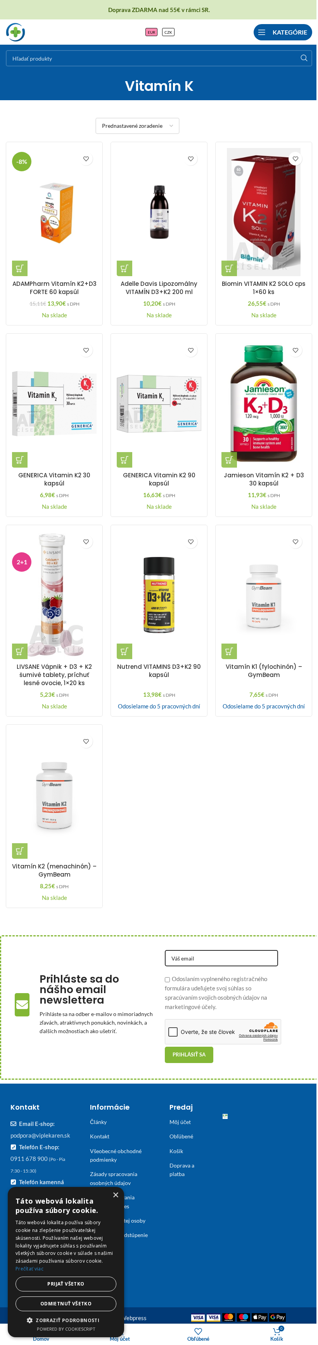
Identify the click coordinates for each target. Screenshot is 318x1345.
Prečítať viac (29, 1268)
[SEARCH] (304, 58)
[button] (20, 268)
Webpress (134, 1317)
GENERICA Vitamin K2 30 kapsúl (54, 479)
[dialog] (66, 1262)
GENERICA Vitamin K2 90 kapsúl (159, 479)
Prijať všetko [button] (65, 1284)
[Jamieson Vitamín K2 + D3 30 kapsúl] (263, 403)
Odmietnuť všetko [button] (66, 1303)
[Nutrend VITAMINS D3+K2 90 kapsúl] (159, 595)
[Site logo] (15, 31)
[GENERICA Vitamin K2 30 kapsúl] (54, 403)
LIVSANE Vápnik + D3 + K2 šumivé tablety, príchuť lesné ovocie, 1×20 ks (54, 675)
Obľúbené (181, 1136)
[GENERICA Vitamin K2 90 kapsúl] (159, 403)
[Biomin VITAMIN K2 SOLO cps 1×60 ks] (263, 212)
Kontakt (99, 1136)
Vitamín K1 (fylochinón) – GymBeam (264, 671)
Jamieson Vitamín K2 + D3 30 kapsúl (264, 479)
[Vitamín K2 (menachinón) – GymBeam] (54, 795)
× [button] (115, 1195)
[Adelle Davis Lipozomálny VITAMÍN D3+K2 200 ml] (159, 212)
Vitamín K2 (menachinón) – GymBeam (54, 870)
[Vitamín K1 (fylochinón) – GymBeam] (263, 595)
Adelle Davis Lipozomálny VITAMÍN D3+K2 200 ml (159, 288)
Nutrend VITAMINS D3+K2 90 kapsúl (159, 671)
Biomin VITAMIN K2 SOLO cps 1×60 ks (264, 288)
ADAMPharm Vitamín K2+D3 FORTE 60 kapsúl (54, 288)
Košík (176, 1151)
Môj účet (180, 1122)
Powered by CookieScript (66, 1329)
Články (98, 1122)
